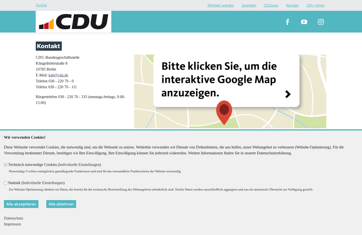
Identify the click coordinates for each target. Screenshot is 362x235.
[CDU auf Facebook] (287, 21)
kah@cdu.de (58, 75)
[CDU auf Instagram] (320, 21)
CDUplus (271, 5)
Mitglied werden (221, 5)
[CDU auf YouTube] (304, 21)
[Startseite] (73, 14)
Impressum (12, 224)
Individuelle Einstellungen (79, 164)
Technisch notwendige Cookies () (54, 164)
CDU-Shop (315, 5)
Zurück (41, 5)
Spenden (249, 5)
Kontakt (292, 5)
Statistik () (36, 183)
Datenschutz (13, 218)
